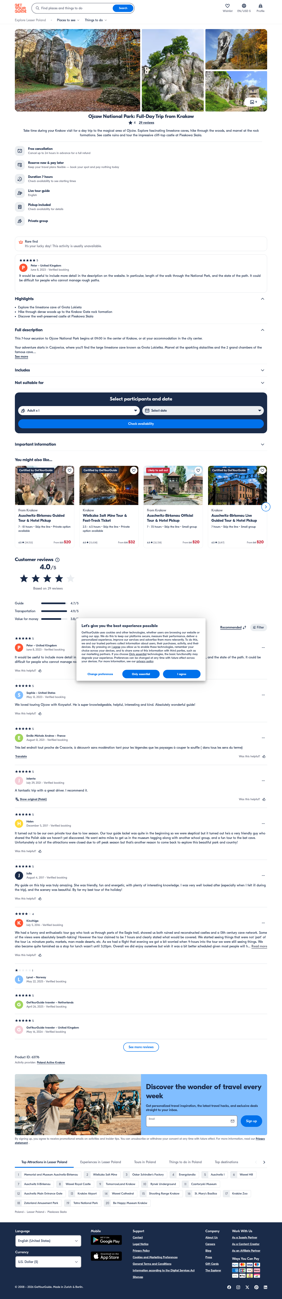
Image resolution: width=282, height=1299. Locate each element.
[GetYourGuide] (20, 8)
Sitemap (138, 1277)
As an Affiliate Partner (246, 1250)
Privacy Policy (141, 1250)
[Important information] (262, 444)
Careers (210, 1244)
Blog (208, 1250)
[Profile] (260, 5)
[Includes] (262, 370)
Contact (138, 1237)
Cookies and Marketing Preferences (155, 1257)
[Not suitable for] (262, 382)
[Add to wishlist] (69, 470)
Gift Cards (212, 1264)
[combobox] (72, 8)
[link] (44, 507)
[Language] (244, 5)
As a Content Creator (245, 1244)
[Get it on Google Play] (106, 1240)
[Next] (265, 506)
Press (208, 1257)
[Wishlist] (227, 5)
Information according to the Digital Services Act (164, 1270)
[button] (141, 122)
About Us (211, 1237)
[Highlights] (262, 298)
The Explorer (213, 1270)
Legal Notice (140, 1244)
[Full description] (262, 330)
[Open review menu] (263, 648)
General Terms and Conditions (152, 1264)
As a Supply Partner (244, 1237)
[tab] (44, 1162)
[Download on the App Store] (106, 1257)
